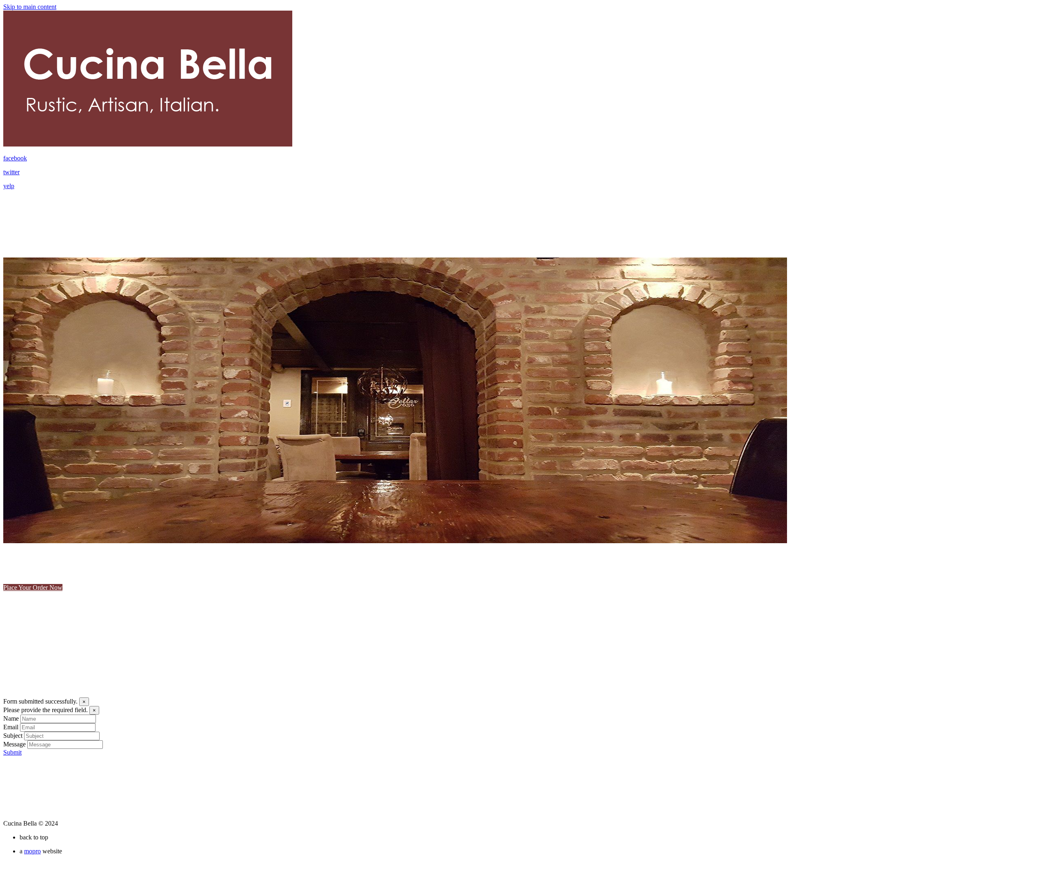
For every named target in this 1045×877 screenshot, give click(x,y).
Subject (12, 735)
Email (10, 727)
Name (11, 718)
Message (14, 744)
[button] (29, 576)
